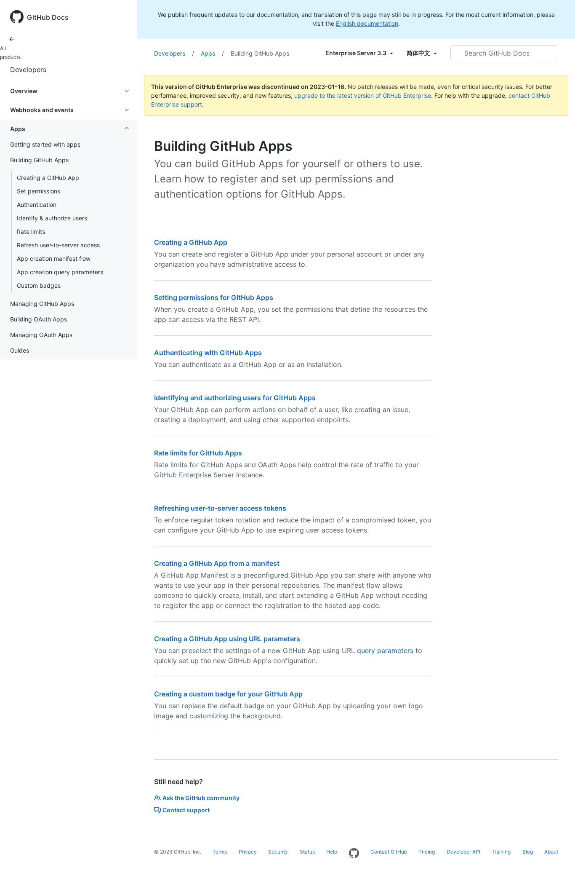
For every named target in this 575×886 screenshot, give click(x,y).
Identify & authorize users (52, 218)
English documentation (367, 23)
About (551, 852)
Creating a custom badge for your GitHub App (228, 694)
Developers (28, 69)
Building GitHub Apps (260, 53)
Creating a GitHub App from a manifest (217, 563)
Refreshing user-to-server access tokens (220, 508)
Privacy (248, 852)
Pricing (426, 852)
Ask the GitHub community (201, 797)
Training (501, 852)
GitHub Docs (48, 17)
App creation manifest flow (54, 258)
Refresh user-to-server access (58, 245)
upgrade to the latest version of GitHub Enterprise (362, 95)
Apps (212, 53)
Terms (220, 852)
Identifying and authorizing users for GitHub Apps (235, 397)
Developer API (463, 852)
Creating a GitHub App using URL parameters (227, 638)
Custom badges (39, 285)
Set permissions (38, 191)
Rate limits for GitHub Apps (198, 453)
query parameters (385, 650)
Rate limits (31, 231)
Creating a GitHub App (48, 177)
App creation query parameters (60, 272)
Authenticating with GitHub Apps (208, 352)
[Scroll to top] (556, 867)
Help (331, 852)
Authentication (36, 204)
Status (307, 852)
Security (278, 852)
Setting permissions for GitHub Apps (213, 297)
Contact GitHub (388, 852)
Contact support (186, 810)
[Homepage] (354, 853)
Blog (527, 852)
